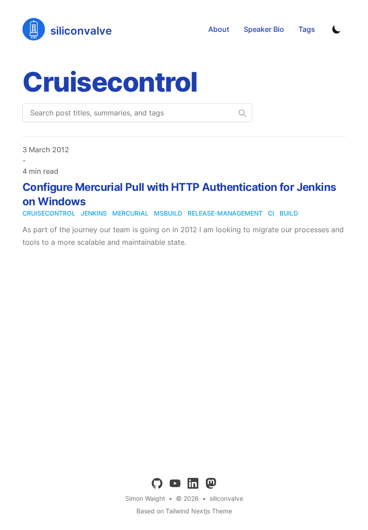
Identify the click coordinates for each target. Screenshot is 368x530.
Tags (306, 29)
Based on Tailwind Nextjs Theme (184, 511)
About (218, 29)
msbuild (168, 213)
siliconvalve (226, 498)
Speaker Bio (264, 29)
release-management (225, 213)
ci (271, 213)
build (289, 213)
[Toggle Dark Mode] (336, 29)
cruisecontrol (48, 213)
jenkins (94, 213)
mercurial (130, 213)
